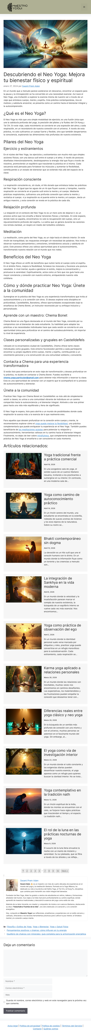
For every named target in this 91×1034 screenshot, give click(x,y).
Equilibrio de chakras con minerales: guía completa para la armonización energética (46, 934)
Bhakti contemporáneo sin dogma (62, 540)
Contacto (37, 1029)
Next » (65, 871)
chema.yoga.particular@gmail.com (21, 377)
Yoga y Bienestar (41, 926)
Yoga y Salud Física (59, 926)
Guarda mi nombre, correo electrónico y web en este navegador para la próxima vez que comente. (46, 1002)
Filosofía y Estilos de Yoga (19, 926)
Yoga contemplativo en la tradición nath (62, 792)
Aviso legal (13, 1026)
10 (58, 871)
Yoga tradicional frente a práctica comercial (62, 457)
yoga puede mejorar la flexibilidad (51, 423)
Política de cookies (51, 1026)
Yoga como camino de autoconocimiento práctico (62, 499)
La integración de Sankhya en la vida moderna (59, 582)
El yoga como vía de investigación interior (61, 752)
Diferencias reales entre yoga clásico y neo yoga (63, 713)
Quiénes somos (50, 1029)
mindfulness (43, 435)
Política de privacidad (30, 1026)
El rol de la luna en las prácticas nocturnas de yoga (62, 834)
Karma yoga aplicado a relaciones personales (62, 670)
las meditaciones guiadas (31, 429)
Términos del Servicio (72, 1026)
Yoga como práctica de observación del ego (62, 627)
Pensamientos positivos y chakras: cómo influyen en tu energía (37, 930)
